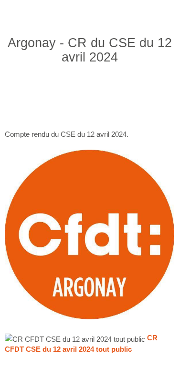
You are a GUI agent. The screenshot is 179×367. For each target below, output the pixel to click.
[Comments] (162, 104)
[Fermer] (13, 13)
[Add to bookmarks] (139, 104)
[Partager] (116, 104)
